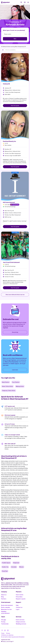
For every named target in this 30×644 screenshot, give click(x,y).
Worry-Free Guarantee (11, 362)
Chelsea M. (6, 84)
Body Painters (5, 382)
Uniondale (13, 567)
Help (17, 605)
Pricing (3, 622)
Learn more (15, 369)
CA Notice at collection (7, 635)
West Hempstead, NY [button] (15, 22)
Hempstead (16, 562)
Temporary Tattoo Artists (8, 390)
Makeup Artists (20, 386)
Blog (2, 596)
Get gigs (3, 619)
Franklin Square (6, 562)
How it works (19, 594)
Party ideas (19, 596)
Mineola (21, 567)
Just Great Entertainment (11, 262)
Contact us (19, 607)
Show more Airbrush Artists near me (15, 294)
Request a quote (20, 599)
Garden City (5, 567)
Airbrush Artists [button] (15, 24)
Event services (20, 619)
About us (3, 594)
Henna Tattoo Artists (7, 386)
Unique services (20, 622)
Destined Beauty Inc (9, 141)
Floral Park (5, 571)
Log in (17, 609)
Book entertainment (7, 605)
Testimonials (5, 624)
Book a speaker (5, 607)
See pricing (15, 332)
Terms (2, 633)
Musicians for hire (6, 609)
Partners (3, 599)
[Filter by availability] (17, 50)
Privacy (8, 633)
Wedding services (21, 624)
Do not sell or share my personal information (12, 637)
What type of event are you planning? (14, 30)
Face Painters (15, 382)
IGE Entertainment (9, 202)
